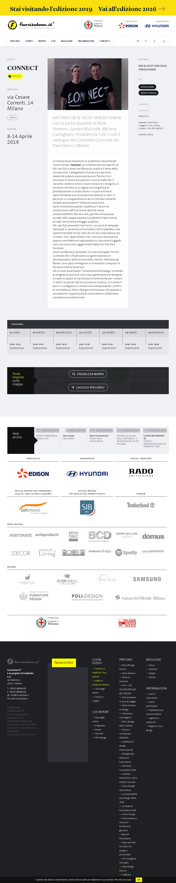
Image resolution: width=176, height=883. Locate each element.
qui (129, 880)
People (150, 673)
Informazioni (86, 41)
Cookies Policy (28, 734)
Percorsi (15, 41)
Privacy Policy (13, 734)
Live (53, 41)
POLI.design (99, 738)
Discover (151, 669)
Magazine (67, 41)
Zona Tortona (127, 673)
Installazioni (147, 87)
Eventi (29, 41)
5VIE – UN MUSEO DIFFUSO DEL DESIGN (127, 689)
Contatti (105, 41)
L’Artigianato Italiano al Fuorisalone (126, 758)
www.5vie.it (144, 110)
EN (145, 41)
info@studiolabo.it (19, 695)
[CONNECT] (88, 84)
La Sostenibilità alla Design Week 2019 (128, 798)
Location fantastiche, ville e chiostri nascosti (128, 778)
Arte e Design (127, 814)
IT (138, 41)
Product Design (148, 93)
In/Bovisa (125, 875)
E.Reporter (98, 725)
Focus (150, 665)
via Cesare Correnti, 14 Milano (20, 103)
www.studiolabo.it (19, 698)
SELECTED (16, 76)
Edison (97, 729)
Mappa (42, 41)
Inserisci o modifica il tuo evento (99, 672)
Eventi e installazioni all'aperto (125, 734)
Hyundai (97, 733)
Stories (151, 677)
